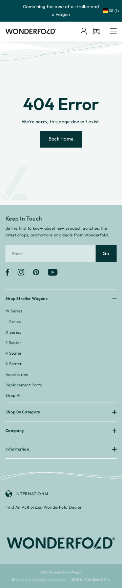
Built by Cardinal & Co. (91, 579)
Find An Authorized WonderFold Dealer (43, 507)
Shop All (13, 395)
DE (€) (114, 10)
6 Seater (13, 363)
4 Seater (13, 353)
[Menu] (113, 31)
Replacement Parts (23, 384)
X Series (13, 332)
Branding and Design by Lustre (38, 579)
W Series (13, 310)
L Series (13, 321)
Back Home (61, 139)
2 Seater (13, 342)
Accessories (16, 374)
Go (106, 253)
